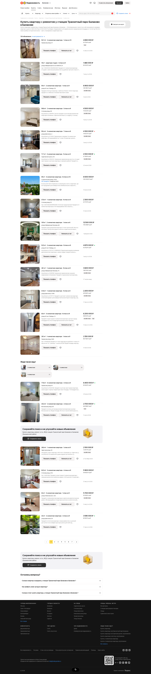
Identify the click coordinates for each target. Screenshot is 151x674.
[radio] (54, 542)
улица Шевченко (46, 134)
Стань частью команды (46, 650)
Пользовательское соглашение (64, 650)
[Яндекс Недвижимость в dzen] (126, 650)
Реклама (35, 650)
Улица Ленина (78, 618)
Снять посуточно (52, 631)
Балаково (50, 606)
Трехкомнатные (24, 633)
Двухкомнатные (25, 628)
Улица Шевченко (78, 611)
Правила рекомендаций (82, 650)
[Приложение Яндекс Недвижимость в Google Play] (123, 662)
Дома (75, 628)
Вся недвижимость (25, 650)
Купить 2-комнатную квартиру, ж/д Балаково (113, 641)
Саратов (49, 618)
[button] (94, 3)
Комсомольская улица (80, 613)
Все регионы (104, 606)
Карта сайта (101, 650)
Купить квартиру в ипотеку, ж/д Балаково (112, 636)
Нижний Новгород (25, 618)
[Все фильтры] (22, 13)
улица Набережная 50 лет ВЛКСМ (51, 65)
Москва (22, 606)
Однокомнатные (25, 631)
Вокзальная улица (46, 406)
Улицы (102, 611)
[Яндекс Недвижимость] (30, 3)
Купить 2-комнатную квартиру (109, 638)
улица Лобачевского (47, 495)
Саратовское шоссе (47, 156)
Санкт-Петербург (25, 608)
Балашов (49, 608)
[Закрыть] (130, 13)
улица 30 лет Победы (47, 88)
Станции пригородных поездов (109, 608)
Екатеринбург (24, 613)
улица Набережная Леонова (49, 225)
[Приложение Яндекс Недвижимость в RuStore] (129, 662)
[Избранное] (90, 3)
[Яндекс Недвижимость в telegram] (129, 650)
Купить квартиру (105, 628)
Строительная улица (47, 179)
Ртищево (49, 613)
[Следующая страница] (76, 542)
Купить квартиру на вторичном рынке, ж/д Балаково (115, 633)
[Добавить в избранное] (77, 51)
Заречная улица (45, 450)
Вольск (49, 611)
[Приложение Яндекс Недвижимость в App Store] (120, 662)
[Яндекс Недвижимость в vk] (124, 650)
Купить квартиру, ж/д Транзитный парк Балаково (114, 631)
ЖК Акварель (45, 181)
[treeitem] (25, 8)
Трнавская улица (46, 42)
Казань (22, 616)
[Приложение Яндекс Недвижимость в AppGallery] (126, 662)
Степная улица (45, 111)
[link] (127, 3)
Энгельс (49, 616)
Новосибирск (24, 611)
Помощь (93, 650)
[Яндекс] (127, 670)
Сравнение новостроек (107, 613)
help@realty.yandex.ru (55, 661)
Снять (48, 628)
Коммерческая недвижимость (82, 631)
